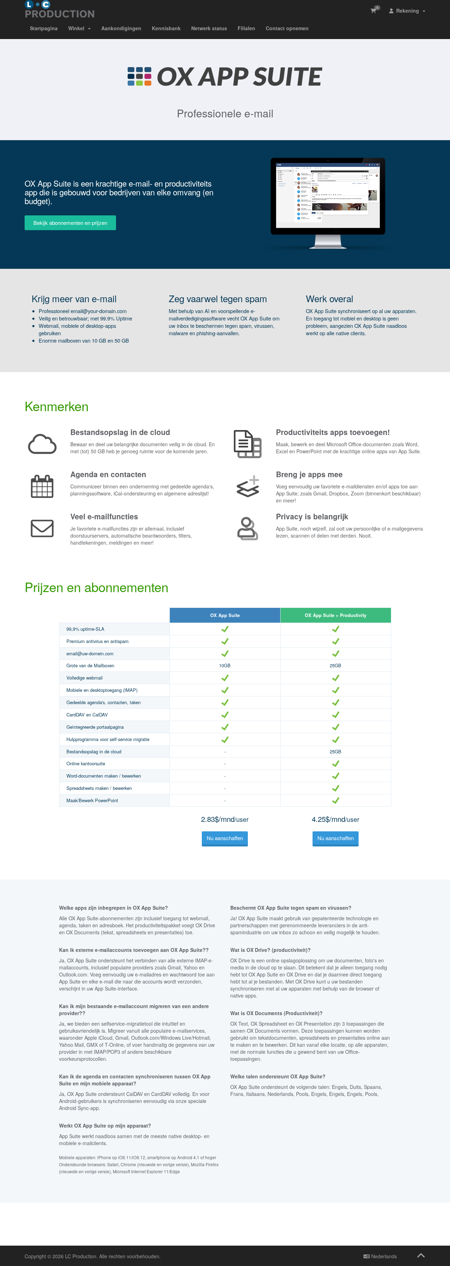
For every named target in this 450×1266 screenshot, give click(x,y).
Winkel (77, 28)
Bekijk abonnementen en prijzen (70, 222)
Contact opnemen (287, 28)
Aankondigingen (121, 28)
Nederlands (383, 1256)
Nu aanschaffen (225, 838)
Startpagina (44, 28)
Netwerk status (209, 28)
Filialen (246, 28)
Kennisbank (166, 28)
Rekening (407, 10)
